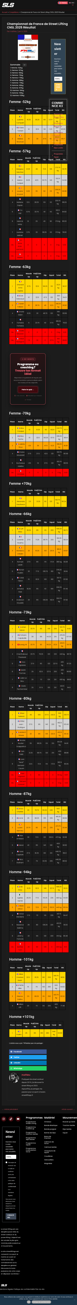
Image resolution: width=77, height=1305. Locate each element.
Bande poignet (50, 1129)
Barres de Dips (50, 1133)
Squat (65, 1133)
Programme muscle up (31, 1128)
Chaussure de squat (49, 1152)
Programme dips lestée (31, 1139)
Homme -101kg (17, 93)
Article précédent (10, 1109)
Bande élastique (50, 1125)
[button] (28, 1051)
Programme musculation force (31, 1150)
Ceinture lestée (50, 1147)
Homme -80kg (17, 85)
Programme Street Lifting (31, 1123)
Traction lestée (69, 1125)
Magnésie (48, 1163)
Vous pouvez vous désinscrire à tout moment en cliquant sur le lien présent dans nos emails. (11, 1205)
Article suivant (68, 1109)
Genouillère (48, 1160)
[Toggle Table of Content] (23, 65)
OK (29, 1302)
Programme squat (31, 1144)
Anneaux (47, 1122)
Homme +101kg (18, 95)
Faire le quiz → (28, 389)
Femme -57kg (17, 70)
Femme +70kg (17, 78)
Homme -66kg (17, 80)
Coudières (48, 1156)
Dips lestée (67, 1129)
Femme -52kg (16, 68)
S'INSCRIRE (58, 87)
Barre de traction (47, 1137)
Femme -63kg (17, 73)
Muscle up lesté (69, 1122)
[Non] (74, 1300)
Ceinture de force (49, 1143)
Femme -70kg (17, 75)
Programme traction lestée (32, 1133)
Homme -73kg (17, 83)
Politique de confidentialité (41, 1302)
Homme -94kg (18, 90)
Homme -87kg (17, 88)
